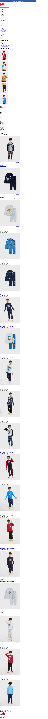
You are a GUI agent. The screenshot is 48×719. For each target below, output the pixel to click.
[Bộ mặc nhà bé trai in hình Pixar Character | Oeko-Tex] (10, 384)
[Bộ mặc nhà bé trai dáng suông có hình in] (10, 225)
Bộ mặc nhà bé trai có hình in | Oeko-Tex (6, 326)
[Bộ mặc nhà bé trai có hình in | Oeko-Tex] (10, 322)
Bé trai (3, 44)
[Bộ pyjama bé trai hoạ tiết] (10, 258)
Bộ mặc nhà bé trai (3, 166)
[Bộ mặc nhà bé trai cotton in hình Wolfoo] (10, 674)
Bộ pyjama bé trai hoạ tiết (4, 262)
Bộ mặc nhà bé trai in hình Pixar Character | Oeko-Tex (9, 198)
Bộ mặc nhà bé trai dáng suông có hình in (7, 230)
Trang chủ (3, 43)
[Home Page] (2, 4)
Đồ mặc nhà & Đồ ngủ (5, 45)
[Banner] (18, 2)
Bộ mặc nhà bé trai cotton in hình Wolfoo (6, 678)
